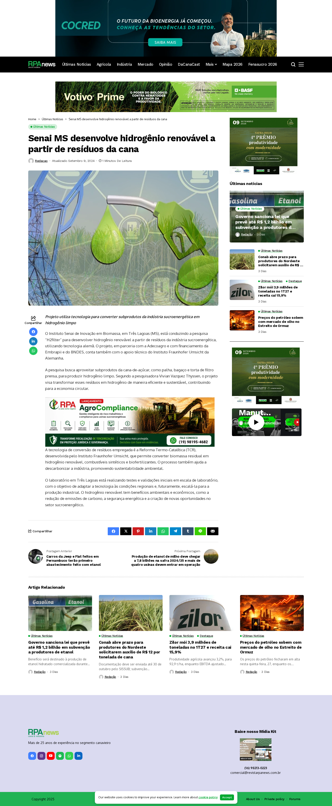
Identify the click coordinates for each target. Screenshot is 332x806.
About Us (253, 799)
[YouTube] (51, 756)
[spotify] (60, 756)
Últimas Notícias (52, 119)
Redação (247, 234)
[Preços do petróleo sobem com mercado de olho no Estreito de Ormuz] (242, 320)
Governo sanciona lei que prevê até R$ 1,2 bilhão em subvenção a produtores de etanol (264, 222)
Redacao (41, 161)
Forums (294, 799)
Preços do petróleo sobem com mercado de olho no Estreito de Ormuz (280, 322)
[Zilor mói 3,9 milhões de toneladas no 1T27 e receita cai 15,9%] (242, 290)
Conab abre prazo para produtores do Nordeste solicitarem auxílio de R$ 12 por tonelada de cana (281, 261)
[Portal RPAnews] (41, 64)
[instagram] (41, 756)
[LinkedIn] (78, 756)
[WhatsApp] (69, 756)
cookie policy (208, 797)
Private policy (274, 799)
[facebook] (32, 756)
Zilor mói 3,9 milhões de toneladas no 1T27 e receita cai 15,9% (278, 291)
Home (32, 119)
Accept (227, 797)
